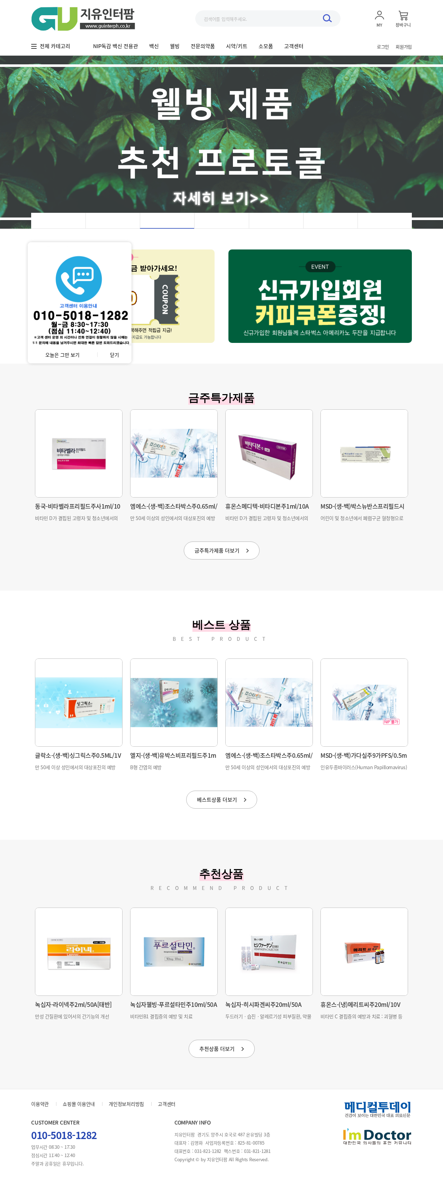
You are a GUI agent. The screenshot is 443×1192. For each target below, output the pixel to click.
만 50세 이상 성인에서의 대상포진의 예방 (75, 767)
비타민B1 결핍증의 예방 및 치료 (161, 1016)
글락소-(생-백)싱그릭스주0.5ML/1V (78, 755)
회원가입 (404, 46)
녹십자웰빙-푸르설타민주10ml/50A (173, 1004)
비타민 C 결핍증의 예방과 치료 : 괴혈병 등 (361, 1016)
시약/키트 (236, 46)
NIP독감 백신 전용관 (115, 46)
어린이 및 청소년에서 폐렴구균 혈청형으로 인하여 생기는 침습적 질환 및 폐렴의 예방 (361, 521)
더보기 (217, 550)
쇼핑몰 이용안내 (79, 1103)
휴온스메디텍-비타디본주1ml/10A (267, 506)
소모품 (266, 46)
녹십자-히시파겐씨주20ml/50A (263, 1004)
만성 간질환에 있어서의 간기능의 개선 (72, 1016)
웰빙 (175, 46)
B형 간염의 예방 (146, 767)
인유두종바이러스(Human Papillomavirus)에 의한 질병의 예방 (363, 770)
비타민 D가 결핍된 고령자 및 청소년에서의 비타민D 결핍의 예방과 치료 (76, 521)
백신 (154, 46)
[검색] (327, 18)
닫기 (114, 354)
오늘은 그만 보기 (62, 354)
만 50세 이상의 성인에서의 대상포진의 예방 (172, 518)
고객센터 (294, 46)
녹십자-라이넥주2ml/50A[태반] (73, 1004)
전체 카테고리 (55, 46)
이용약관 (40, 1103)
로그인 (383, 46)
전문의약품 (203, 46)
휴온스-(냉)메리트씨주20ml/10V (360, 1004)
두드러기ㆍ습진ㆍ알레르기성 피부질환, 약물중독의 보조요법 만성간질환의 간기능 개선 (268, 1019)
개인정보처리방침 (126, 1103)
